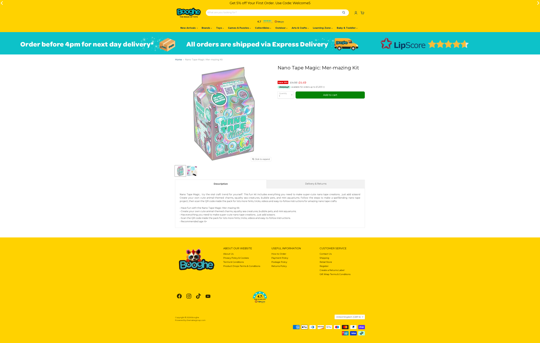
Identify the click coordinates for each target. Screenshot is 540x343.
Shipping (324, 258)
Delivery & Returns (315, 183)
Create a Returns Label (332, 270)
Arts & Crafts (300, 28)
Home (178, 59)
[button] (270, 21)
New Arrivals (188, 28)
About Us (228, 253)
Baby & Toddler (346, 28)
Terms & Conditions (233, 262)
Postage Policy (279, 262)
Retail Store (326, 262)
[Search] (343, 12)
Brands (206, 28)
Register (324, 266)
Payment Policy (279, 258)
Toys (219, 28)
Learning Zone (322, 28)
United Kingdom (348, 317)
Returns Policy (279, 266)
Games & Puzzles (239, 28)
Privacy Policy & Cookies (236, 258)
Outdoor (280, 28)
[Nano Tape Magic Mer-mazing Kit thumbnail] (180, 170)
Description (221, 184)
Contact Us (326, 253)
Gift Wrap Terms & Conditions (335, 274)
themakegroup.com (196, 320)
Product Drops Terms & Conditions (241, 266)
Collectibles (262, 28)
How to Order (278, 253)
